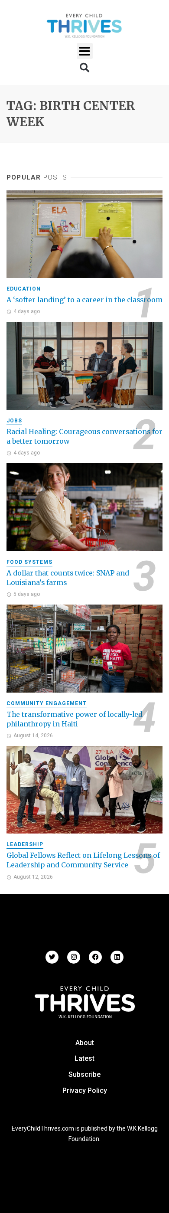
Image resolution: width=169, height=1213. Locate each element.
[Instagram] (73, 957)
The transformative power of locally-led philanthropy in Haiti (74, 719)
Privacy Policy (84, 1090)
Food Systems (29, 562)
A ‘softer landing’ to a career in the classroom (84, 300)
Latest (84, 1058)
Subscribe (84, 1074)
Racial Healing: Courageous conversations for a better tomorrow (84, 436)
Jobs (14, 421)
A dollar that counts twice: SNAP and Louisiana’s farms (67, 578)
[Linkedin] (117, 957)
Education (23, 289)
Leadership (24, 844)
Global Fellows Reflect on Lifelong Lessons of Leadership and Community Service (83, 860)
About (84, 1043)
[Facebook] (95, 957)
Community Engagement (46, 703)
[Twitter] (52, 957)
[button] (85, 51)
